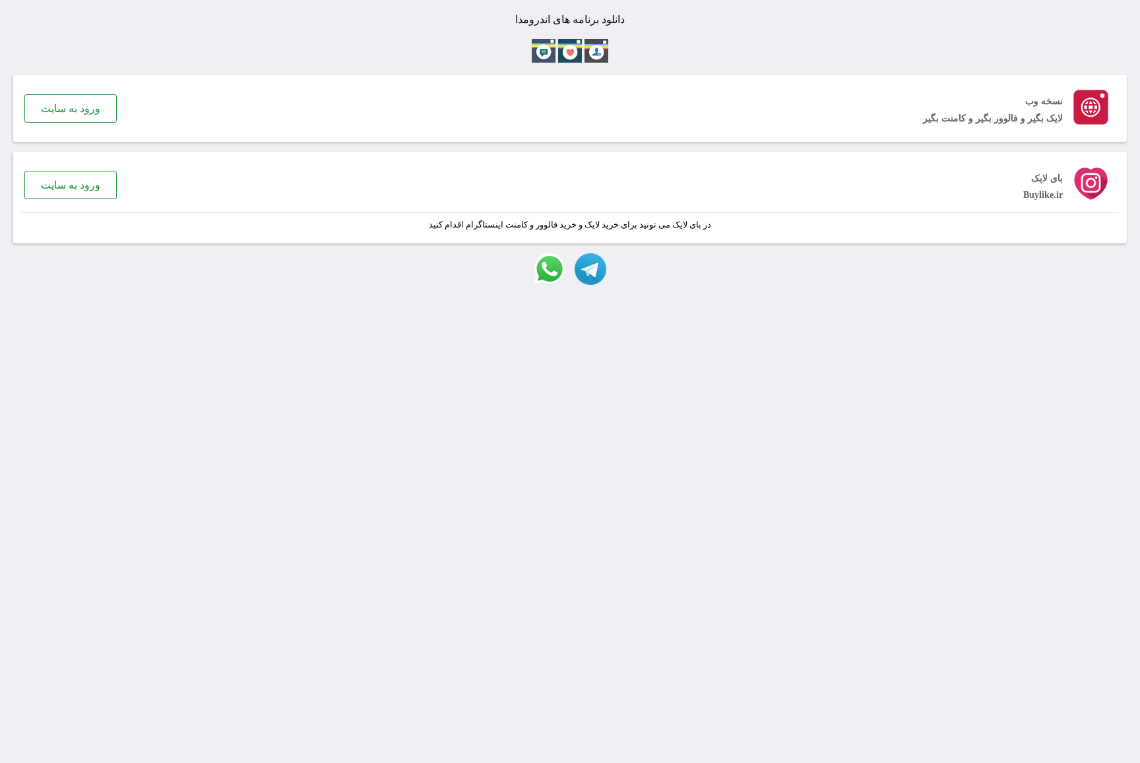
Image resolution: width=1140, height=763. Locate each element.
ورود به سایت (70, 108)
